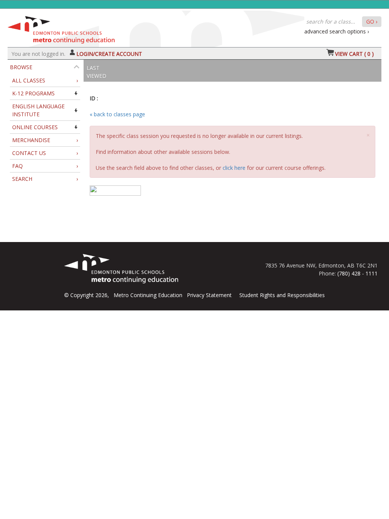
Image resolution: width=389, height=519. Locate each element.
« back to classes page (117, 114)
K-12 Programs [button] (33, 93)
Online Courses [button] (35, 127)
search (45, 178)
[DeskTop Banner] (61, 28)
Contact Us (45, 153)
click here (234, 167)
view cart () (354, 53)
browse (21, 67)
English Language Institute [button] (38, 110)
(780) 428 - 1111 (357, 273)
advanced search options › (336, 31)
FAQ (45, 165)
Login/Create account (109, 53)
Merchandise (45, 140)
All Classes (45, 80)
